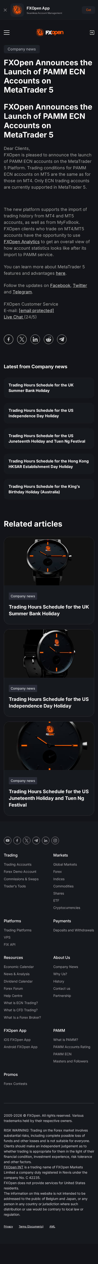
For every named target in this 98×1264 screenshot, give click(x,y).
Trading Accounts (17, 864)
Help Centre (13, 996)
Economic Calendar (19, 967)
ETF (56, 900)
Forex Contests (15, 1084)
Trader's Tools (15, 886)
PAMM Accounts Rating (71, 1047)
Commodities (63, 886)
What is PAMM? (65, 1040)
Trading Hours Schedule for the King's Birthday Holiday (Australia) (44, 489)
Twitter (80, 285)
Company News (65, 967)
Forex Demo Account (20, 871)
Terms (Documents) (31, 1226)
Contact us (61, 988)
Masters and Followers (70, 1061)
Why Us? (60, 974)
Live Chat (14, 316)
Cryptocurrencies (66, 908)
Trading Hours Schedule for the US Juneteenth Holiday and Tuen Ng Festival (47, 438)
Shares (58, 893)
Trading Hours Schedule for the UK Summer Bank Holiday (41, 388)
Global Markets (65, 864)
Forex (57, 871)
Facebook (60, 285)
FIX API (9, 944)
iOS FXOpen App (17, 1040)
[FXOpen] (50, 32)
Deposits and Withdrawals (73, 930)
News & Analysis (16, 974)
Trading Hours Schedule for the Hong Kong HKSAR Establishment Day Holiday (49, 464)
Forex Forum (13, 988)
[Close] (5, 10)
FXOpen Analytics (22, 241)
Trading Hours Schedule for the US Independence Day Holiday (41, 413)
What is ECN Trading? (21, 1003)
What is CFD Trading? (21, 1010)
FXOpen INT (13, 1167)
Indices (58, 879)
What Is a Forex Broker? (22, 1017)
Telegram (22, 291)
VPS (7, 937)
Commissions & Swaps (21, 879)
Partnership (62, 996)
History (58, 981)
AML (52, 1226)
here (60, 273)
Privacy (8, 1226)
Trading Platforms (17, 930)
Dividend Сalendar (18, 981)
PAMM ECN (62, 1054)
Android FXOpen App (21, 1047)
